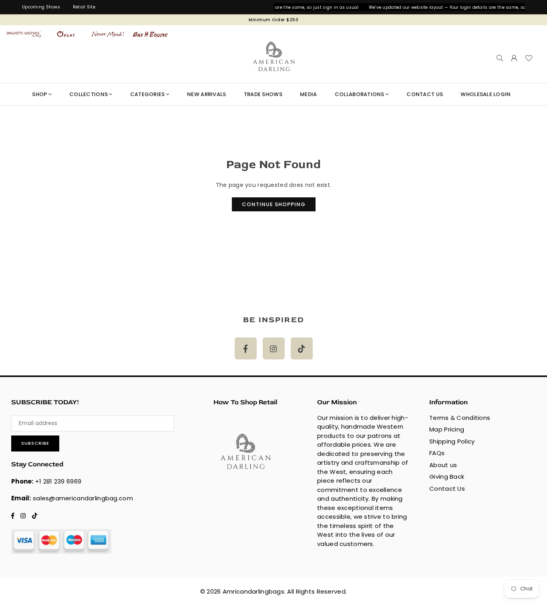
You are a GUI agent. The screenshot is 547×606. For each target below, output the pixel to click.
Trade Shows (263, 94)
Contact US (424, 94)
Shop (39, 94)
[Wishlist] (528, 58)
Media (308, 94)
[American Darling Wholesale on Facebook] (246, 348)
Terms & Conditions (459, 417)
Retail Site (84, 7)
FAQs (436, 453)
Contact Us (447, 488)
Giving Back (446, 476)
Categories (147, 94)
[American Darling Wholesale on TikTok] (302, 348)
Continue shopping (274, 204)
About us (443, 465)
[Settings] (514, 58)
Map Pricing (446, 429)
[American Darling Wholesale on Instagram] (274, 348)
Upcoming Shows (41, 7)
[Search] (500, 58)
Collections (88, 94)
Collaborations (359, 94)
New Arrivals (206, 94)
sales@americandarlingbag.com (83, 498)
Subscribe (35, 443)
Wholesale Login (486, 94)
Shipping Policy (452, 441)
